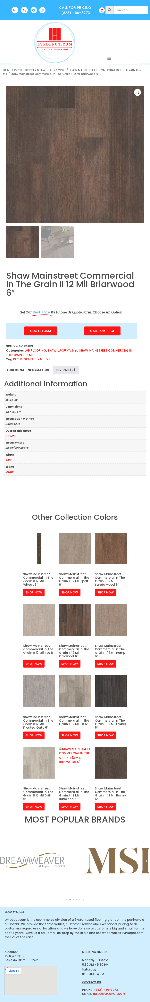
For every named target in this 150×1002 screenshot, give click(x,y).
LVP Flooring (24, 70)
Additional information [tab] (27, 370)
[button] (109, 58)
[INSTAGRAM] (42, 10)
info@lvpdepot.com (109, 994)
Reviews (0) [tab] (65, 370)
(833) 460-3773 (106, 990)
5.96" (8, 460)
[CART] (102, 10)
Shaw (9, 472)
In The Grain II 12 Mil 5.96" (33, 359)
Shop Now (34, 592)
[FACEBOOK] (34, 10)
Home (7, 70)
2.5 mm (10, 436)
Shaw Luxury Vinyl (51, 70)
